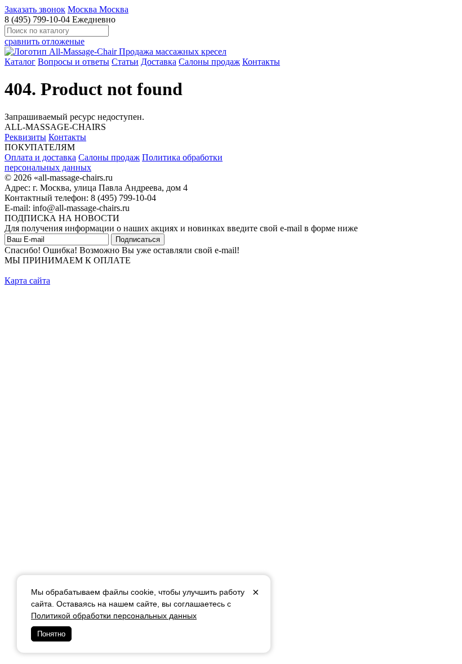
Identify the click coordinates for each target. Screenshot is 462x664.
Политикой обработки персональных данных (114, 615)
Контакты (261, 61)
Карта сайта (27, 280)
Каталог (20, 61)
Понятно (51, 634)
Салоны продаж (209, 61)
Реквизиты (25, 137)
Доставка (158, 61)
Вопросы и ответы (73, 61)
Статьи (125, 61)
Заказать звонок (35, 9)
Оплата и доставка (40, 157)
